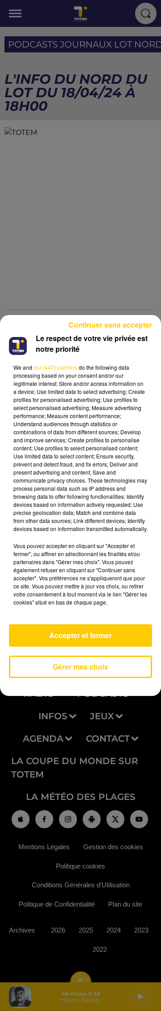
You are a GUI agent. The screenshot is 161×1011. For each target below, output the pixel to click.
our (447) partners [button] (55, 367)
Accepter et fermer (80, 635)
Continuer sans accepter (110, 325)
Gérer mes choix (80, 666)
